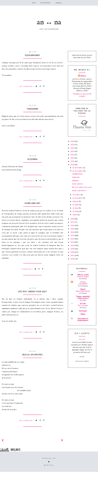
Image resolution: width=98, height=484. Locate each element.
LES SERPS (83, 284)
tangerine (32, 108)
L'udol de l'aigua (83, 277)
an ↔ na (49, 22)
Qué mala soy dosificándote (83, 319)
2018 (73, 219)
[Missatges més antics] (62, 440)
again (82, 356)
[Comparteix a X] (36, 86)
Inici (34, 3)
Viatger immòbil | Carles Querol (83, 297)
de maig (76, 211)
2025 (73, 145)
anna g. (83, 76)
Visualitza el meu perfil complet (82, 95)
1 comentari (26, 269)
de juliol (76, 205)
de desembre (78, 168)
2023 (73, 151)
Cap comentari (26, 86)
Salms (83, 314)
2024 (73, 148)
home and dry (32, 203)
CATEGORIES (45, 3)
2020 (73, 161)
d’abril (75, 215)
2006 (73, 259)
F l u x (83, 282)
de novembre (78, 171)
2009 (73, 249)
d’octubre (77, 195)
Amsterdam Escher (83, 291)
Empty (82, 289)
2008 (73, 252)
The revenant (83, 305)
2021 (72, 158)
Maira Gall (49, 465)
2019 (73, 165)
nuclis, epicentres (32, 354)
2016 (73, 225)
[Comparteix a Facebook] (40, 86)
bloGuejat (83, 311)
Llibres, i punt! (83, 275)
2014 (73, 232)
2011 (72, 242)
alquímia (32, 159)
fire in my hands (82, 361)
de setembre (78, 198)
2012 (72, 239)
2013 (72, 235)
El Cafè (83, 303)
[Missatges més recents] (3, 440)
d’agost (76, 201)
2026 (73, 141)
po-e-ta (82, 339)
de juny (76, 208)
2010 (73, 245)
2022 (73, 155)
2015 (73, 229)
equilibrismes (32, 55)
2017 (72, 222)
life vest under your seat (32, 291)
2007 (73, 255)
